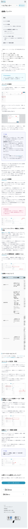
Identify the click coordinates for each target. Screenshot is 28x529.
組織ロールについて (8, 31)
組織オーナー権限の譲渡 (8, 42)
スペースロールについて (9, 33)
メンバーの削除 (6, 24)
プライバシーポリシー (8, 506)
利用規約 (5, 508)
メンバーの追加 (6, 21)
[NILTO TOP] (3, 2)
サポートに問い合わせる (13, 483)
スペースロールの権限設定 (9, 357)
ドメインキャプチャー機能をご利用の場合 (12, 26)
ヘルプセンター (7, 5)
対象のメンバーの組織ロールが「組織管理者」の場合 (14, 38)
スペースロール (19, 155)
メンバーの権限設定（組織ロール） (10, 29)
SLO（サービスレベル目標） (9, 512)
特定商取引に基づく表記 (9, 510)
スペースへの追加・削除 (8, 36)
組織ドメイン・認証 (6, 232)
